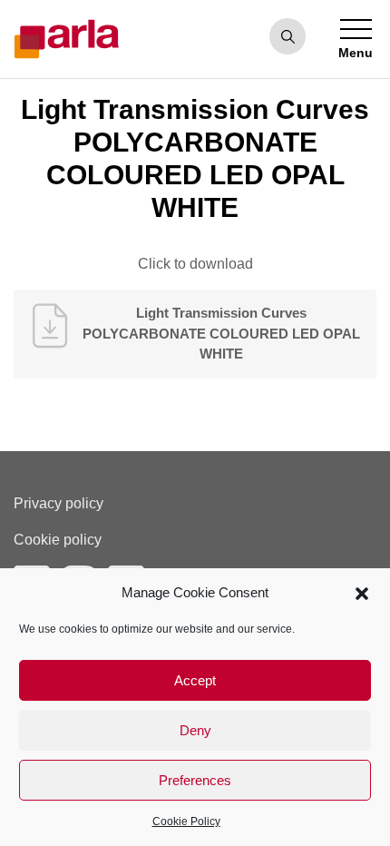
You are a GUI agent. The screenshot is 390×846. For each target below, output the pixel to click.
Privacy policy (58, 503)
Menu (355, 52)
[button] (362, 593)
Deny (195, 730)
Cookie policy (58, 539)
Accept (195, 680)
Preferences (195, 780)
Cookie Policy (186, 821)
